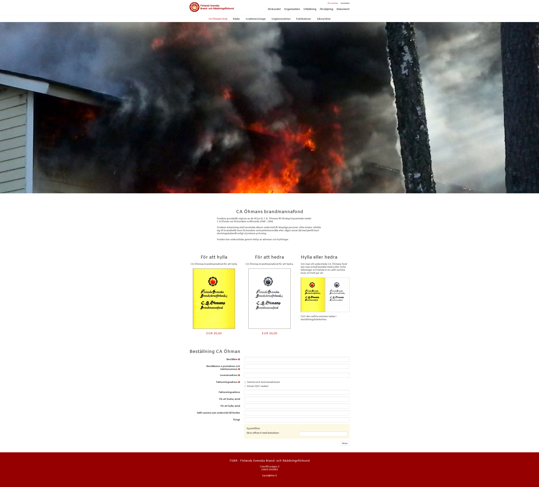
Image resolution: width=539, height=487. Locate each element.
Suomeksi (345, 3)
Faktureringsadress (227, 382)
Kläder (236, 19)
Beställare (232, 359)
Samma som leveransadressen (263, 382)
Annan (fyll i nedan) (257, 386)
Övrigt (236, 419)
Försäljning (326, 9)
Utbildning (309, 9)
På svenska (333, 3)
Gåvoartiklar (324, 19)
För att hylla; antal (230, 406)
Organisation (292, 9)
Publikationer (303, 19)
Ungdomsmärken (281, 19)
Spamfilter (253, 428)
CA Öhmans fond (217, 19)
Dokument (343, 9)
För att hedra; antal (229, 399)
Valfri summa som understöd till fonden (218, 412)
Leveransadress (229, 375)
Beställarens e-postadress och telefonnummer (223, 368)
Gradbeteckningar (256, 19)
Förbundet (274, 9)
